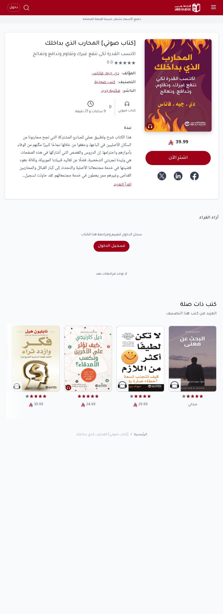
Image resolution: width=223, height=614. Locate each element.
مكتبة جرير (110, 91)
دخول (14, 8)
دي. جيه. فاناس (105, 74)
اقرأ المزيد (122, 185)
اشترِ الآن (178, 158)
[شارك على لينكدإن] (178, 176)
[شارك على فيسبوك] (194, 176)
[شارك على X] (161, 176)
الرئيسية (140, 435)
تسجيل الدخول (111, 246)
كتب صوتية (104, 82)
